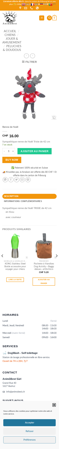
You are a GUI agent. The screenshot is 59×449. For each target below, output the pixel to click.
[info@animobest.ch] (26, 8)
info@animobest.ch (15, 392)
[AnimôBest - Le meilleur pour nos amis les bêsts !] (19, 18)
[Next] (56, 262)
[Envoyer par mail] (22, 179)
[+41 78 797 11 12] (32, 8)
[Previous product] (32, 55)
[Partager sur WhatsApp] (5, 179)
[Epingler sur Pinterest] (28, 179)
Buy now (12, 160)
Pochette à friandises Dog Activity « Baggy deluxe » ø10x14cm (44, 266)
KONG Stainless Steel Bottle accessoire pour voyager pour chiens (15, 266)
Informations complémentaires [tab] (23, 201)
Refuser (30, 431)
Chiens (10, 35)
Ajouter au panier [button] (44, 281)
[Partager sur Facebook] (11, 179)
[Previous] (2, 262)
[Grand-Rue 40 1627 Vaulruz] (20, 8)
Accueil (10, 31)
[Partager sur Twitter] (16, 179)
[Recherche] (49, 18)
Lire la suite (15, 279)
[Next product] (26, 55)
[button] (54, 405)
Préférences (29, 440)
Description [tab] (11, 196)
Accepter (29, 423)
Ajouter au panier (35, 151)
